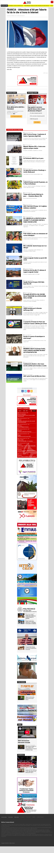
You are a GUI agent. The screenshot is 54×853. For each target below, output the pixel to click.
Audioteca (21, 755)
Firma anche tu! (17, 116)
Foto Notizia (21, 682)
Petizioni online (11, 92)
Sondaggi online (32, 92)
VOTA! (37, 122)
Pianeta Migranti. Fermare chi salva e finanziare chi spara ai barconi (22, 5)
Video (19, 724)
